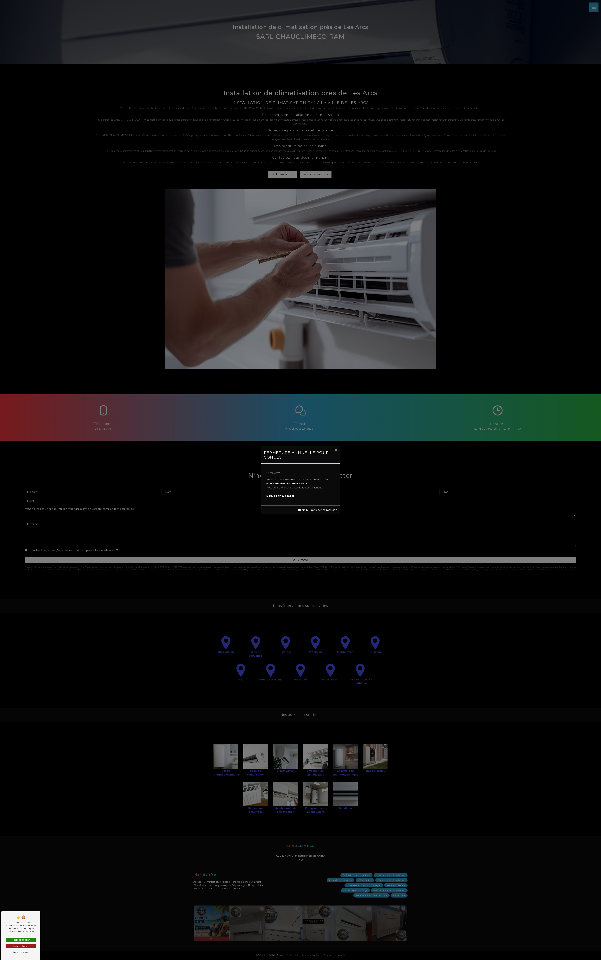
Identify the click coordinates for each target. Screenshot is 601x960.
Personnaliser (20, 952)
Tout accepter (21, 939)
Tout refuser (21, 946)
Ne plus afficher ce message (319, 510)
